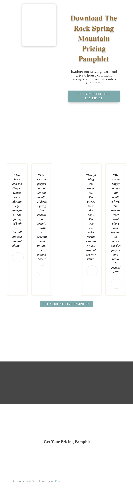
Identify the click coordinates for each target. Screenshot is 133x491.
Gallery (59, 10)
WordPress (56, 481)
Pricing (49, 10)
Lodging (70, 10)
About (37, 10)
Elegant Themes (31, 481)
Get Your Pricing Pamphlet (94, 96)
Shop (82, 10)
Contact (95, 10)
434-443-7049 (100, 2)
